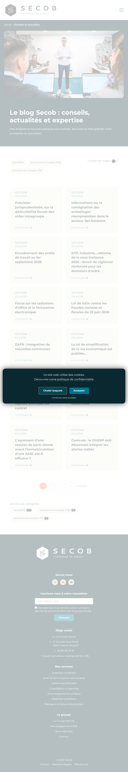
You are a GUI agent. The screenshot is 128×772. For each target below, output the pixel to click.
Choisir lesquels (52, 390)
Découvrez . (64, 379)
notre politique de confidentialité (71, 379)
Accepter (79, 390)
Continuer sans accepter (64, 398)
